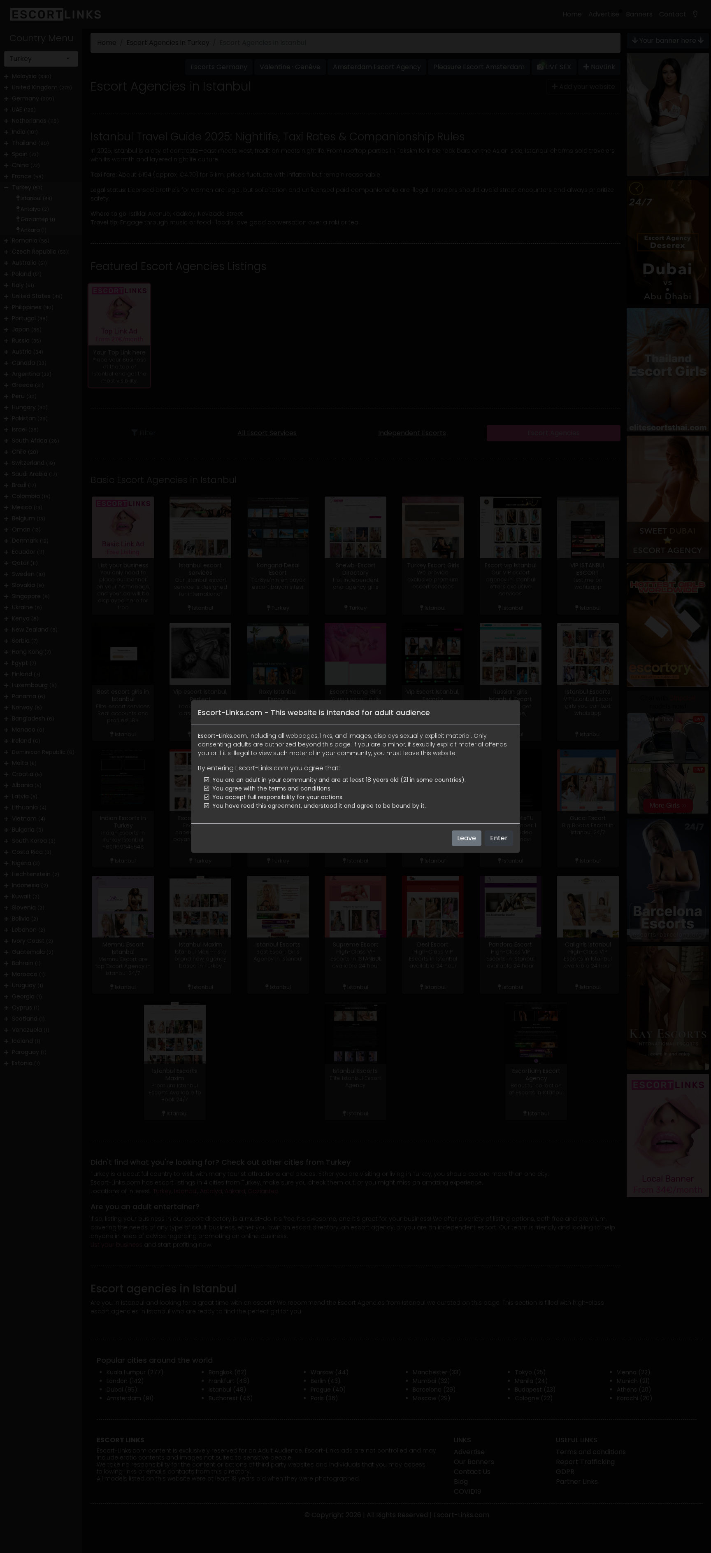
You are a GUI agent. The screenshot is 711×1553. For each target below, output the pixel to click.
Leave (466, 838)
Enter (499, 838)
